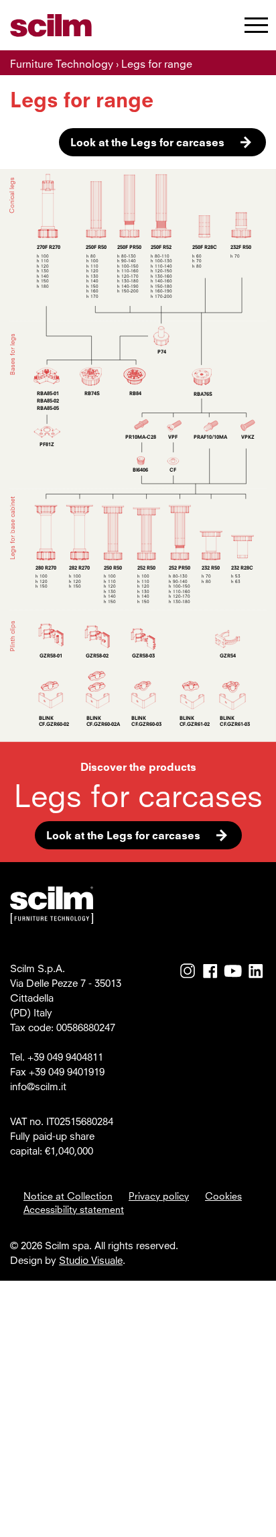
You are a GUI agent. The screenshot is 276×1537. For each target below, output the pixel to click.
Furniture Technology (61, 63)
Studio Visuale (91, 1260)
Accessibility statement (73, 1209)
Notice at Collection (68, 1195)
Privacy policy (159, 1195)
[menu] (256, 27)
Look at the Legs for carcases (147, 142)
